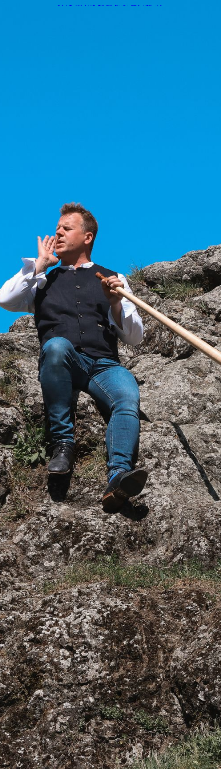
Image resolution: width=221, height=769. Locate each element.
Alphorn (69, 5)
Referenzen (147, 5)
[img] (110, 384)
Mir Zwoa (78, 5)
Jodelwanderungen (105, 5)
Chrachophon (90, 5)
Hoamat (60, 5)
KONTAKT (159, 5)
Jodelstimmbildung (121, 5)
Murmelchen (135, 5)
